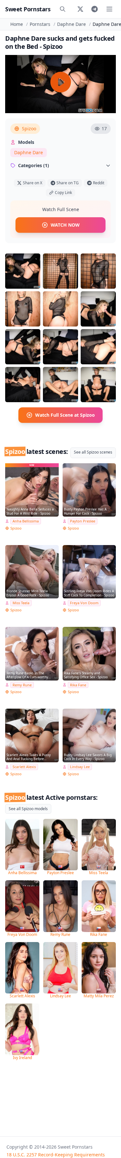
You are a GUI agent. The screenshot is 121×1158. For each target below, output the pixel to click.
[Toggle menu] (109, 9)
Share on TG (67, 183)
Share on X (32, 183)
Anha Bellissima (26, 521)
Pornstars (40, 24)
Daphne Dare (71, 24)
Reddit (98, 183)
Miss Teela (21, 602)
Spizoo (29, 128)
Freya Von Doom (84, 602)
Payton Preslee (82, 521)
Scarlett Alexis (24, 766)
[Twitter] (80, 9)
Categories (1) (33, 165)
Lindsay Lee (80, 766)
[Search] (62, 9)
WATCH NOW (65, 225)
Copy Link (63, 192)
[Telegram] (94, 9)
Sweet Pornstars (27, 9)
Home (16, 24)
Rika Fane (78, 684)
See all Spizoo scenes (93, 452)
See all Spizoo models (28, 808)
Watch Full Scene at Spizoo (65, 415)
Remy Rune (22, 684)
